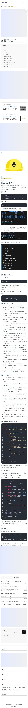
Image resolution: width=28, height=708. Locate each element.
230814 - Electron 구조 (5, 583)
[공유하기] (8, 577)
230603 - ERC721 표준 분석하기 (7, 590)
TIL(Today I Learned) (5, 39)
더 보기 (25, 593)
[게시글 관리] (12, 577)
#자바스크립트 (5, 689)
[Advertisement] (14, 23)
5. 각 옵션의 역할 (7, 60)
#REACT (10, 687)
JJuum (16, 706)
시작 (2, 581)
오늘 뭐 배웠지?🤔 (8, 6)
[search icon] (24, 2)
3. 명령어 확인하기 (8, 56)
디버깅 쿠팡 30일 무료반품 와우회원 (10, 116)
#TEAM (23, 687)
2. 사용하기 (6, 54)
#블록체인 (4, 687)
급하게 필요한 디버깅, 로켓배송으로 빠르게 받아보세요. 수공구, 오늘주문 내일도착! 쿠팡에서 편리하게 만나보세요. (10, 119)
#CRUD (10, 689)
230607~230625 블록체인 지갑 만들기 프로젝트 (9, 589)
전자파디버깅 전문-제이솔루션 (10, 106)
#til (7, 687)
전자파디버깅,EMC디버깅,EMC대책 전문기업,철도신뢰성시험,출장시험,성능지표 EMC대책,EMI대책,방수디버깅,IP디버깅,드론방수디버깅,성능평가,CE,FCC (10, 109)
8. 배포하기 (6, 66)
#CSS (19, 687)
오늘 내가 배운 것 (7, 50)
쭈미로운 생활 (12, 704)
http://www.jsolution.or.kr (8, 104)
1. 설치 (5, 52)
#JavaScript (18, 689)
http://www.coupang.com (8, 114)
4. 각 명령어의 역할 (8, 58)
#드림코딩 (15, 687)
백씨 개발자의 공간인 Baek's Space (10, 632)
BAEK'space (4, 2)
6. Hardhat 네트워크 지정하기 (10, 62)
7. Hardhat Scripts (8, 64)
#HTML (14, 689)
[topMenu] (26, 2)
